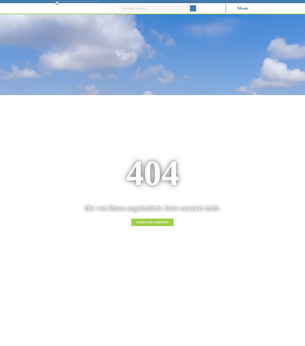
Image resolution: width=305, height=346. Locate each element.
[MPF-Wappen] (76, 2)
